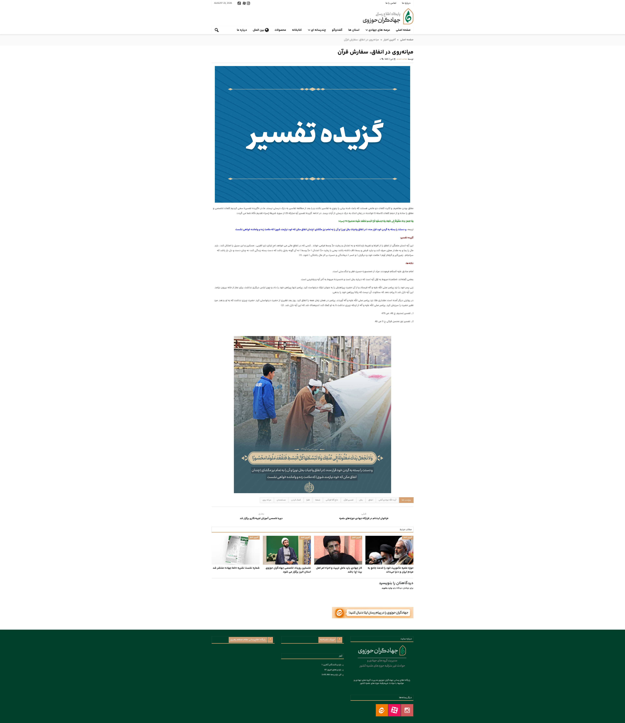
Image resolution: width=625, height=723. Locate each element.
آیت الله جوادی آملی (387, 500)
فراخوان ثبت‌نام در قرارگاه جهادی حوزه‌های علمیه (363, 518)
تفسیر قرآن (349, 500)
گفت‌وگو (337, 30)
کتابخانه (297, 30)
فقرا (308, 500)
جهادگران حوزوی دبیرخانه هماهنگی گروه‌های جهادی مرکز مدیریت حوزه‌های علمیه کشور (388, 16)
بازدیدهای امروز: (333, 669)
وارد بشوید (387, 588)
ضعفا (317, 500)
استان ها (353, 30)
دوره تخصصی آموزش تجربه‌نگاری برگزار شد (261, 518)
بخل (361, 500)
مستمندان (281, 500)
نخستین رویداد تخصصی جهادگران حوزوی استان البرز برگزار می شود (288, 570)
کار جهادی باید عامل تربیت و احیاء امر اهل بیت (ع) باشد (339, 570)
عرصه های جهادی (379, 30)
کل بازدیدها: (335, 674)
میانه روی (267, 500)
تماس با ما (391, 3)
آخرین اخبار (390, 40)
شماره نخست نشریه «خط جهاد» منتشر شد (236, 568)
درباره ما (406, 3)
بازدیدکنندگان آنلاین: (331, 664)
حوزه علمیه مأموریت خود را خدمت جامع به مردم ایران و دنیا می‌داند (390, 570)
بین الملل (258, 30)
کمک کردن (296, 500)
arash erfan (402, 59)
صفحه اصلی (403, 30)
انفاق (370, 500)
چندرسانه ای (318, 30)
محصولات (280, 30)
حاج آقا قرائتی (332, 500)
